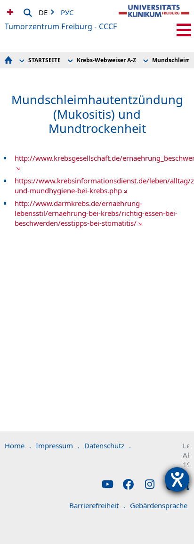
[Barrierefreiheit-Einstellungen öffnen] (177, 479)
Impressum (58, 445)
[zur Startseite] (154, 19)
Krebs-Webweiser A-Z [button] (106, 60)
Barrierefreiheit (97, 505)
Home (18, 445)
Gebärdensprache (162, 505)
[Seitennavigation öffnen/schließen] (184, 30)
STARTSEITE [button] (44, 60)
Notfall (9, 11)
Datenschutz (107, 445)
